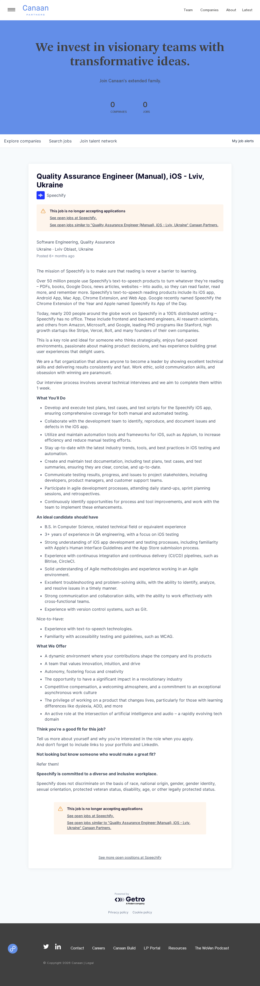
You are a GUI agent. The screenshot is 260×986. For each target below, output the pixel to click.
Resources (177, 949)
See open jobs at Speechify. (73, 218)
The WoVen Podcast (212, 949)
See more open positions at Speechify (130, 857)
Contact (77, 949)
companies (22, 140)
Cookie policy (142, 912)
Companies (209, 10)
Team (188, 10)
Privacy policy (118, 912)
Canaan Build (124, 949)
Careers (98, 949)
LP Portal (152, 949)
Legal (90, 963)
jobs (60, 140)
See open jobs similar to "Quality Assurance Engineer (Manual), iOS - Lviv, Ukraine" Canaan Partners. (134, 225)
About (231, 10)
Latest (247, 10)
